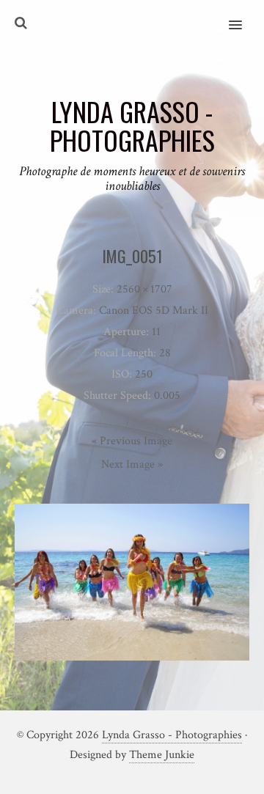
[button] (244, 15)
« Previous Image (132, 441)
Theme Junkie (161, 754)
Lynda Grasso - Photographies (172, 735)
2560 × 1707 (144, 289)
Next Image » (132, 464)
